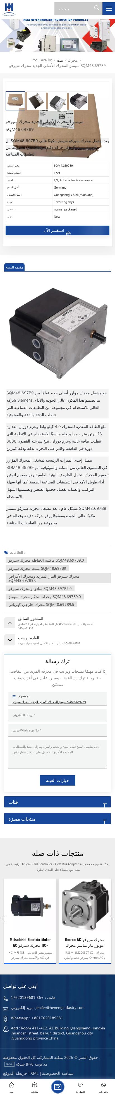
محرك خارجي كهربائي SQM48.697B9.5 (41, 604)
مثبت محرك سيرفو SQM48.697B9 (37, 568)
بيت (60, 60)
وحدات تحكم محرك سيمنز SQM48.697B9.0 (44, 596)
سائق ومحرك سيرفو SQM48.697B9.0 (40, 588)
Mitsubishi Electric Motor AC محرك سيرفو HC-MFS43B (30, 942)
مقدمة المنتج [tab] (14, 267)
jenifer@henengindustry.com (60, 1007)
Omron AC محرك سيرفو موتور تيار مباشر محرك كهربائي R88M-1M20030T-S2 (84, 942)
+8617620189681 (47, 1017)
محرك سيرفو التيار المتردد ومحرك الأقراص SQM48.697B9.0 (43, 578)
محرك (73, 60)
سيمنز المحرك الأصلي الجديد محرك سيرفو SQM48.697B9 (49, 701)
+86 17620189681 (27, 997)
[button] (112, 919)
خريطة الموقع (15, 1073)
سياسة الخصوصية (58, 1073)
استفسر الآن (54, 230)
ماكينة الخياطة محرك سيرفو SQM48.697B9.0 (46, 560)
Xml (34, 1073)
